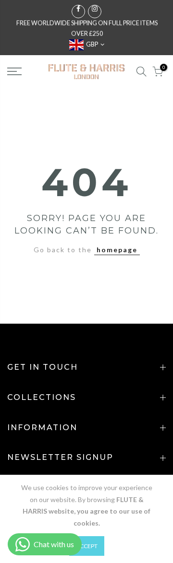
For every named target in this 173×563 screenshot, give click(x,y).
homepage (117, 250)
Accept (87, 546)
